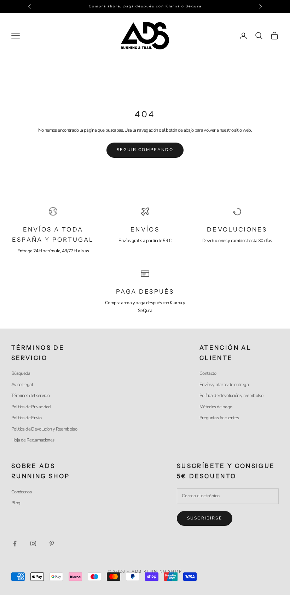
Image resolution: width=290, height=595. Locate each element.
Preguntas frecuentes (219, 418)
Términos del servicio (30, 395)
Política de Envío (26, 418)
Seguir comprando (145, 149)
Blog (15, 503)
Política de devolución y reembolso (231, 395)
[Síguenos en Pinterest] (51, 543)
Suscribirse (204, 518)
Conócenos (21, 492)
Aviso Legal (22, 384)
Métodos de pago (215, 407)
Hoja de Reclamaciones (32, 440)
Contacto (207, 373)
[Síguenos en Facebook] (14, 543)
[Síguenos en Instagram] (33, 543)
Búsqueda (20, 373)
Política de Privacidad (31, 407)
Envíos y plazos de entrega (224, 384)
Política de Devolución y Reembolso (44, 429)
